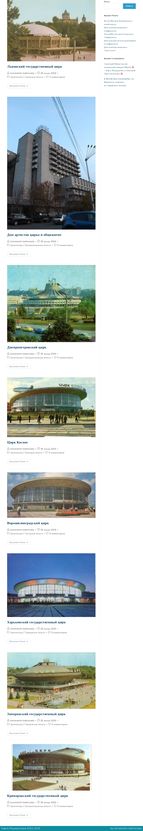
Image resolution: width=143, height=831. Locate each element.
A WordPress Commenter (117, 79)
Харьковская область (35, 632)
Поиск (107, 1)
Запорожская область (35, 724)
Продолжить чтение (19, 85)
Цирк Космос (17, 442)
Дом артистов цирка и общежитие (34, 234)
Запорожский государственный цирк (36, 714)
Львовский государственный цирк (34, 66)
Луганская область (34, 533)
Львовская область (34, 77)
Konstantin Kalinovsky (22, 73)
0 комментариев (57, 77)
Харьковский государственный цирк (36, 622)
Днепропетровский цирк (27, 347)
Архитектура (16, 77)
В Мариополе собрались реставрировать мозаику (119, 82)
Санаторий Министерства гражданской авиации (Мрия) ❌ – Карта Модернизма (119, 67)
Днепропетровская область (38, 245)
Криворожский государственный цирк (37, 795)
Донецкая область (33, 452)
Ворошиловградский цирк (28, 523)
